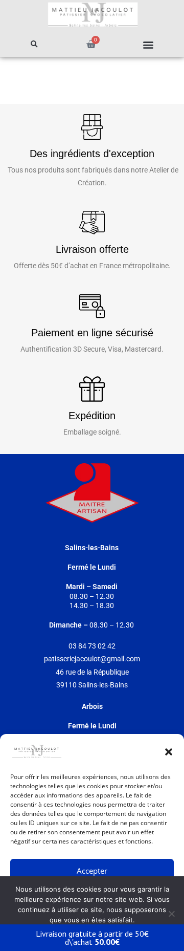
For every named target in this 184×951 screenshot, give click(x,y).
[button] (169, 752)
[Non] (171, 914)
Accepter (92, 871)
